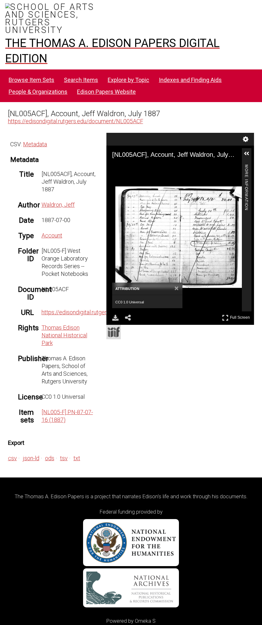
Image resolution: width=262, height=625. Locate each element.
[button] (249, 156)
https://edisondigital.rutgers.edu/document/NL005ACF (75, 121)
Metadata (35, 144)
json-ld (31, 458)
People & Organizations (38, 91)
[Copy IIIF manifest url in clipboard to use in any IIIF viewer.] (113, 332)
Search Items (81, 79)
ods (49, 458)
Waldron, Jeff (58, 204)
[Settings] (245, 139)
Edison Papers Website (106, 91)
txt (76, 458)
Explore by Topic (128, 79)
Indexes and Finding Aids (190, 79)
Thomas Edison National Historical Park (64, 335)
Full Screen (240, 316)
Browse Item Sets (31, 79)
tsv (64, 458)
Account (52, 235)
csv (12, 458)
